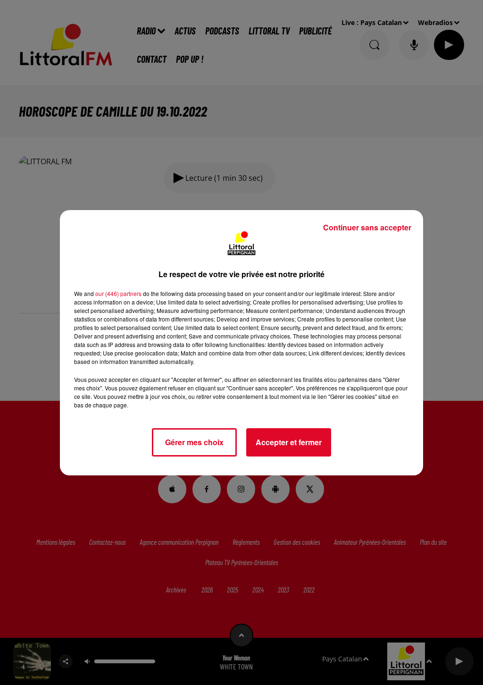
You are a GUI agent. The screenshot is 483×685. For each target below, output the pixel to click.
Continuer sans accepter (367, 227)
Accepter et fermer (289, 442)
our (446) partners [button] (118, 293)
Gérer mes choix (194, 442)
